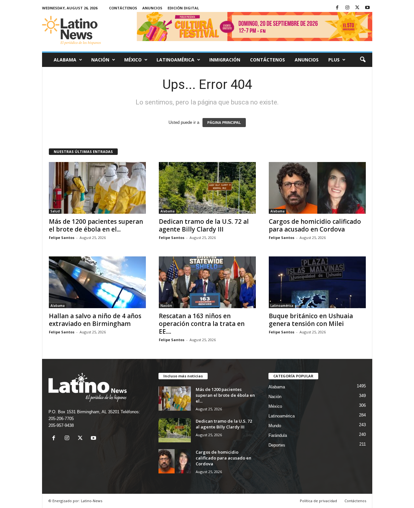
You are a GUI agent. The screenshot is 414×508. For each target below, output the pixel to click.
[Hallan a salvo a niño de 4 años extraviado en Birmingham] (97, 282)
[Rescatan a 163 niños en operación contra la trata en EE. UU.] (207, 282)
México (133, 60)
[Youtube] (367, 8)
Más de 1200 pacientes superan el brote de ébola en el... (96, 225)
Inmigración (224, 60)
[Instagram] (347, 8)
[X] (357, 8)
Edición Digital (183, 7)
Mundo (274, 425)
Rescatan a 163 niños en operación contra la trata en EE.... (202, 324)
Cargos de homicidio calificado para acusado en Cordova (315, 225)
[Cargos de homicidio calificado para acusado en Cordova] (317, 188)
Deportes (276, 445)
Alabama (65, 60)
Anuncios (152, 7)
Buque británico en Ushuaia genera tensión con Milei (311, 320)
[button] (362, 60)
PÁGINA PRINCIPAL (224, 122)
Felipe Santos (61, 237)
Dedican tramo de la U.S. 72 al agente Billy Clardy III (204, 225)
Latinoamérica (175, 60)
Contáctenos (123, 7)
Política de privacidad (318, 500)
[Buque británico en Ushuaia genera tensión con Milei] (317, 282)
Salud (55, 211)
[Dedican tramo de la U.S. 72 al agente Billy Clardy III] (207, 188)
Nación (100, 60)
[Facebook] (337, 8)
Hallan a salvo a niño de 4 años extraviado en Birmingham (95, 320)
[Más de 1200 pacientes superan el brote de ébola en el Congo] (97, 188)
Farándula (277, 435)
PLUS (334, 60)
